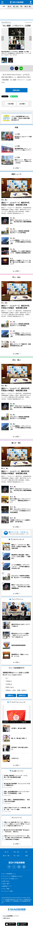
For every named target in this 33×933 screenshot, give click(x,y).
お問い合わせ (6, 881)
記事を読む (16, 90)
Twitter (14, 867)
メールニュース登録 (8, 891)
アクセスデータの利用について (10, 878)
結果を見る (22, 695)
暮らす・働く (28, 6)
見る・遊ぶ (16, 6)
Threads (24, 867)
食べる (9, 6)
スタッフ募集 (6, 888)
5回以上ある (10, 687)
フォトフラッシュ (6, 22)
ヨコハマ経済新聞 (16, 2)
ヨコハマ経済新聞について (9, 873)
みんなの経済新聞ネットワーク (16, 909)
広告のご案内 (6, 883)
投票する (10, 695)
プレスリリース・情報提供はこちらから (12, 876)
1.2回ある (9, 681)
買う (22, 6)
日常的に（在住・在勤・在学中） (16, 690)
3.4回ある (9, 684)
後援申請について (7, 886)
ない (7, 678)
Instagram (19, 867)
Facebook (9, 867)
